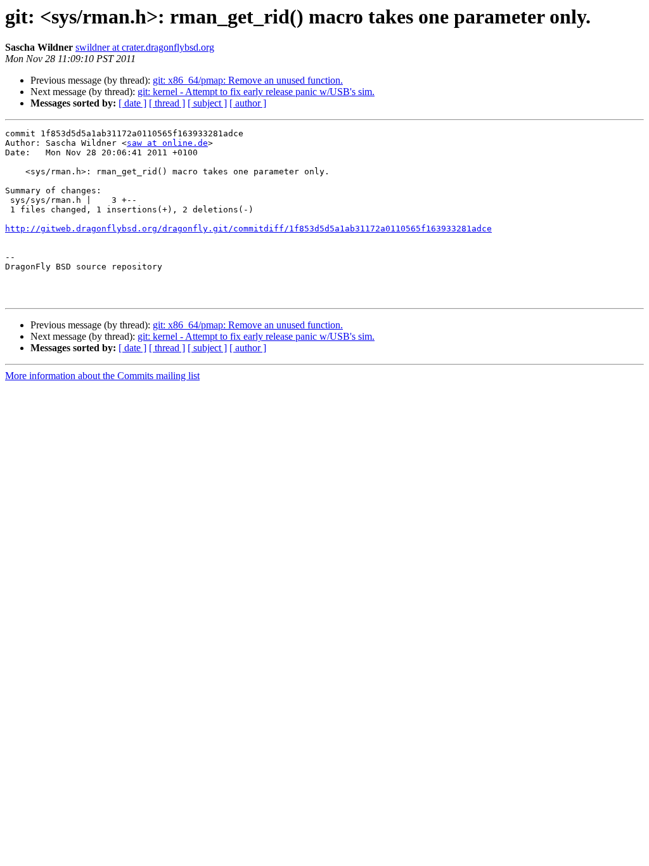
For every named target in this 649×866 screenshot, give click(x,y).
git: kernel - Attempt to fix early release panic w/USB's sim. (256, 91)
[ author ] (247, 103)
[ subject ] (207, 103)
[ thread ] (167, 103)
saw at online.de (167, 143)
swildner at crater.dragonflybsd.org (144, 47)
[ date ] (132, 103)
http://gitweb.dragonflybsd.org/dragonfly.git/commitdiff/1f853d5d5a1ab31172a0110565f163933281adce (248, 228)
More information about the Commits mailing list (102, 375)
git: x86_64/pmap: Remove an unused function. (248, 80)
